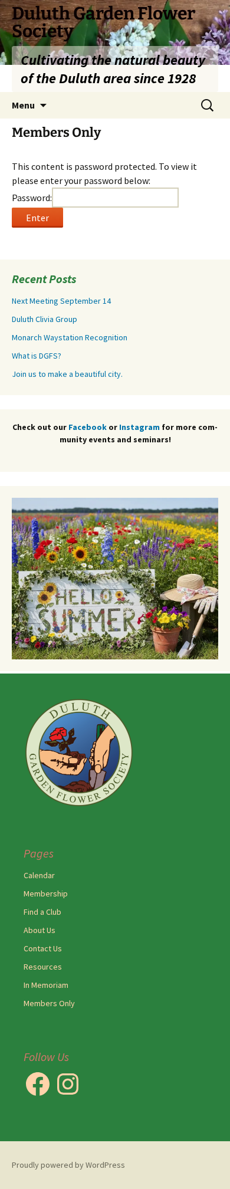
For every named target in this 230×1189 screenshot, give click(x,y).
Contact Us (43, 948)
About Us (39, 930)
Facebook (87, 427)
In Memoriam (46, 985)
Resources (43, 966)
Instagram (140, 427)
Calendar (39, 875)
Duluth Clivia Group (44, 319)
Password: (32, 197)
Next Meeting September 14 (61, 300)
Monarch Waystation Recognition (69, 337)
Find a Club (42, 911)
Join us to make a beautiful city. (67, 374)
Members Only (49, 1003)
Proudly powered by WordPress (68, 1165)
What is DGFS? (36, 355)
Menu (23, 105)
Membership (46, 893)
